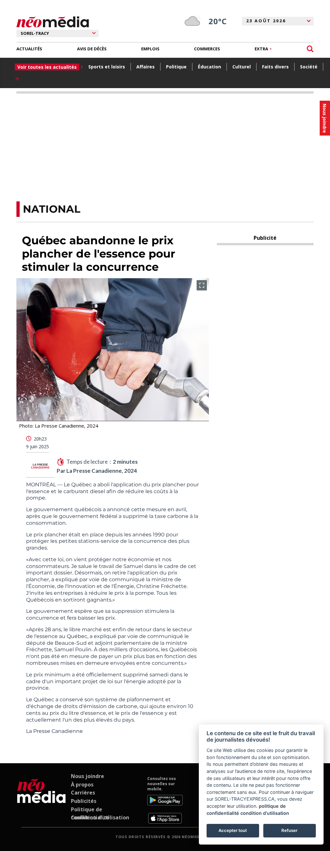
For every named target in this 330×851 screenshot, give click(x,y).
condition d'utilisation (264, 813)
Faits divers (275, 67)
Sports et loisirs (106, 67)
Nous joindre (87, 776)
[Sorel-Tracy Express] (41, 799)
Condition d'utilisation (100, 817)
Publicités (83, 801)
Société (308, 67)
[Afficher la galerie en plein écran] (202, 285)
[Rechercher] (310, 49)
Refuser (289, 830)
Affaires (145, 67)
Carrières (83, 792)
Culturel (241, 67)
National (51, 209)
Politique (176, 67)
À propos (82, 784)
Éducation (209, 67)
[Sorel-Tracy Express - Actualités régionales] (52, 22)
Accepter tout (232, 830)
